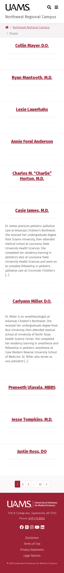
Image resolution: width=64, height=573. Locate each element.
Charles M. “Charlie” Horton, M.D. (32, 176)
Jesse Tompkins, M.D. (32, 419)
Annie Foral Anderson (32, 141)
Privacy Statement (32, 550)
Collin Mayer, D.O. (32, 45)
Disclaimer (32, 538)
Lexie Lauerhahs (32, 109)
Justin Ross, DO (32, 451)
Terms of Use (32, 544)
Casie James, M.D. (32, 210)
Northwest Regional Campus (30, 17)
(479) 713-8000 (36, 518)
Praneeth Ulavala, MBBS (32, 387)
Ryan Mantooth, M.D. (32, 77)
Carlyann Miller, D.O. (32, 301)
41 (41, 484)
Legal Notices (32, 555)
